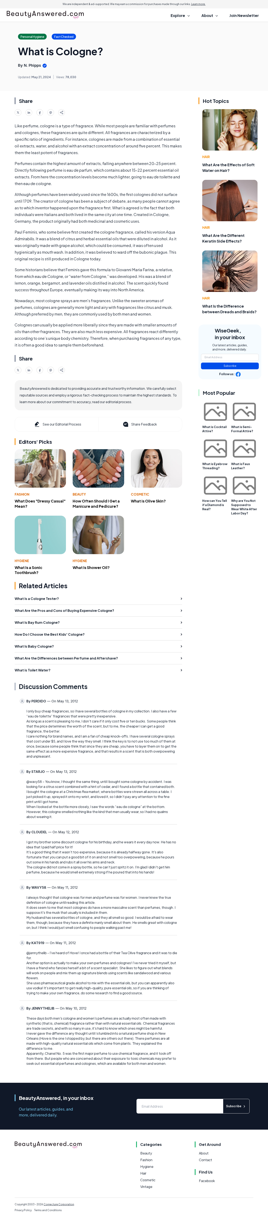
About (204, 1153)
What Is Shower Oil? (91, 567)
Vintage (146, 1186)
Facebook (207, 1181)
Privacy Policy (23, 1210)
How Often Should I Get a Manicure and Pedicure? (96, 504)
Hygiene (22, 561)
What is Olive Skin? (148, 501)
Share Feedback (144, 424)
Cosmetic (140, 494)
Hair (206, 157)
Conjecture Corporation (59, 1204)
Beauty (79, 494)
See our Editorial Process (62, 424)
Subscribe (230, 365)
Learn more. (198, 4)
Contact (205, 1160)
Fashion (22, 494)
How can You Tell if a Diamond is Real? (214, 505)
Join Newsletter (244, 15)
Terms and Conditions (48, 1210)
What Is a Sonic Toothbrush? (28, 570)
